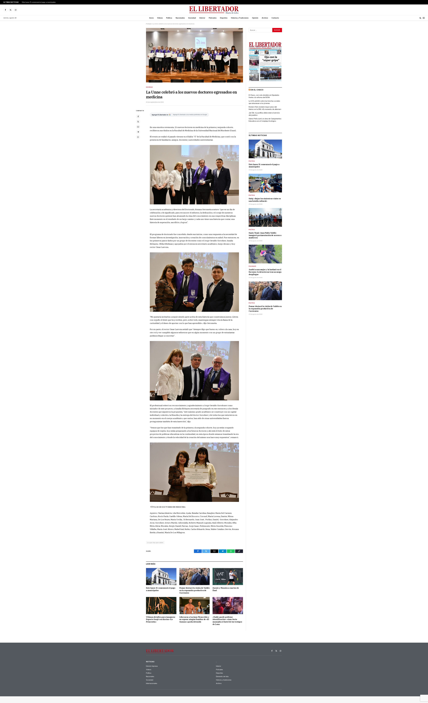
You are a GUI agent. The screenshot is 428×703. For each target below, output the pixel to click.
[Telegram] (138, 132)
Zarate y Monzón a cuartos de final (226, 589)
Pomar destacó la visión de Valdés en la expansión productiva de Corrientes (194, 590)
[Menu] (424, 17)
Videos (160, 18)
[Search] (420, 17)
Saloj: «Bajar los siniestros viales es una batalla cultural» (42, 2)
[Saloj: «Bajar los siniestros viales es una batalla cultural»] (265, 183)
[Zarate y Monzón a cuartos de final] (228, 576)
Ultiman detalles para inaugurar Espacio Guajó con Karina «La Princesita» (160, 619)
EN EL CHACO (257, 90)
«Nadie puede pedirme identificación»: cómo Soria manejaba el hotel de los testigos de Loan (227, 620)
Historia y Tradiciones (239, 18)
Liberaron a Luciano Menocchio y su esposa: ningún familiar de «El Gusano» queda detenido (194, 619)
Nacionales (180, 18)
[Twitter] (138, 122)
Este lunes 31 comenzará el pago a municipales (160, 589)
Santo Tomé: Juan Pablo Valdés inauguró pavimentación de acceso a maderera (265, 235)
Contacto (275, 18)
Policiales (212, 18)
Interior (202, 18)
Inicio (151, 18)
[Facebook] (138, 116)
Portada (148, 24)
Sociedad (192, 18)
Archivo (265, 18)
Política (169, 18)
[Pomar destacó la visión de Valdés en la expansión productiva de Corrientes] (194, 576)
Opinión (255, 18)
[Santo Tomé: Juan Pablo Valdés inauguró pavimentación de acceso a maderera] (265, 217)
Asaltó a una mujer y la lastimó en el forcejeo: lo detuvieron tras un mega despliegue (265, 272)
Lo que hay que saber (155, 542)
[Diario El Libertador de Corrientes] (214, 10)
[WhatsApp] (138, 137)
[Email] (138, 127)
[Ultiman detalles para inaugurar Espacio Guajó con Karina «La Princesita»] (161, 605)
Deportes (223, 18)
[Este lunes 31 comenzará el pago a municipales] (161, 576)
